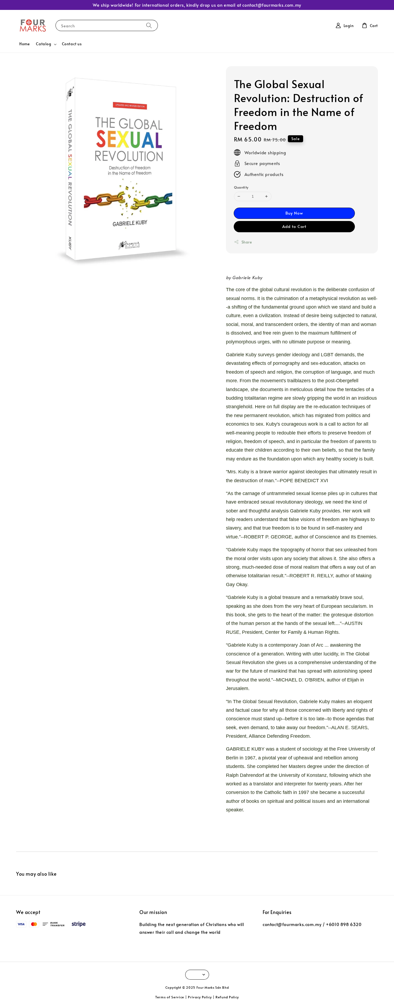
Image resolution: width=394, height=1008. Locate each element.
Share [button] (246, 242)
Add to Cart (294, 226)
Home (24, 43)
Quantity (241, 187)
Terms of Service (169, 997)
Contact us (72, 43)
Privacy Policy (200, 997)
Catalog (43, 44)
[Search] (149, 25)
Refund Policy (227, 997)
